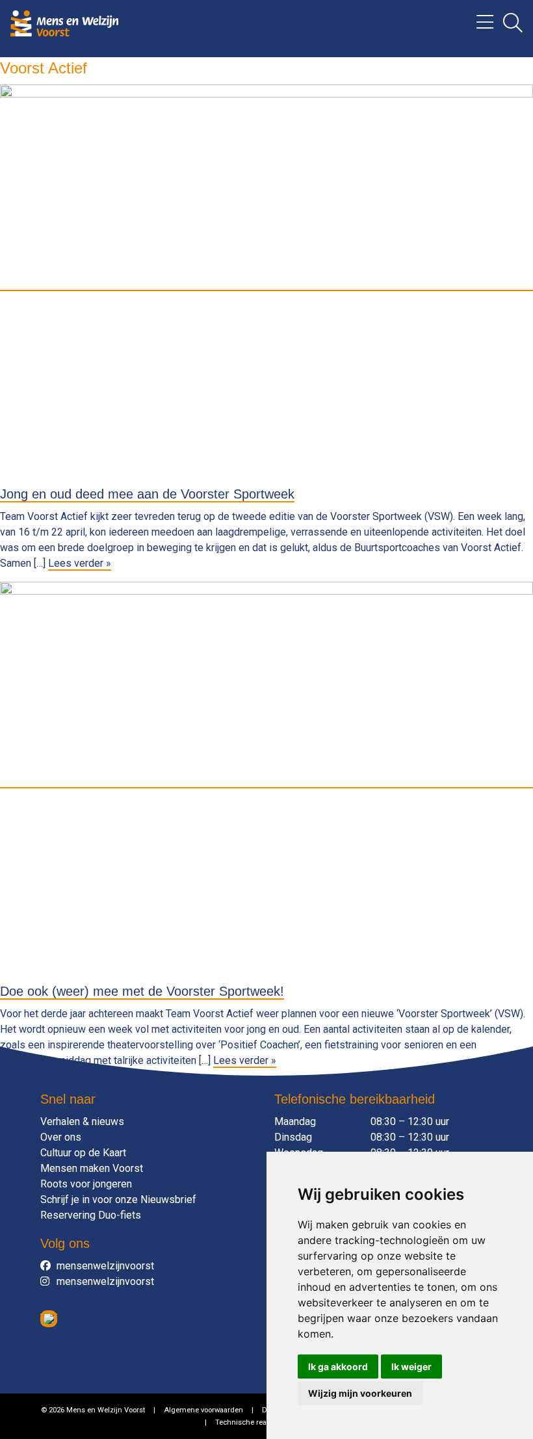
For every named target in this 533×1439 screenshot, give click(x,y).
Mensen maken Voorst (91, 1168)
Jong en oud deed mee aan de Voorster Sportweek (147, 494)
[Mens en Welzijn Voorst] (64, 22)
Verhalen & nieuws (82, 1121)
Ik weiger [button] (411, 1366)
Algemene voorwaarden (203, 1410)
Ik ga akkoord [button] (338, 1366)
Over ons (60, 1137)
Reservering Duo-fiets (90, 1215)
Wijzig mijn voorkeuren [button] (360, 1393)
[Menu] (480, 26)
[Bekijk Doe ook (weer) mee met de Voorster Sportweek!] (266, 781)
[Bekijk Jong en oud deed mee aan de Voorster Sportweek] (266, 284)
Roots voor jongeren (86, 1184)
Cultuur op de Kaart (83, 1153)
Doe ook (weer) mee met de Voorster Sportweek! (142, 991)
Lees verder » (79, 563)
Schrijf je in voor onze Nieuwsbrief (118, 1199)
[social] (48, 1266)
